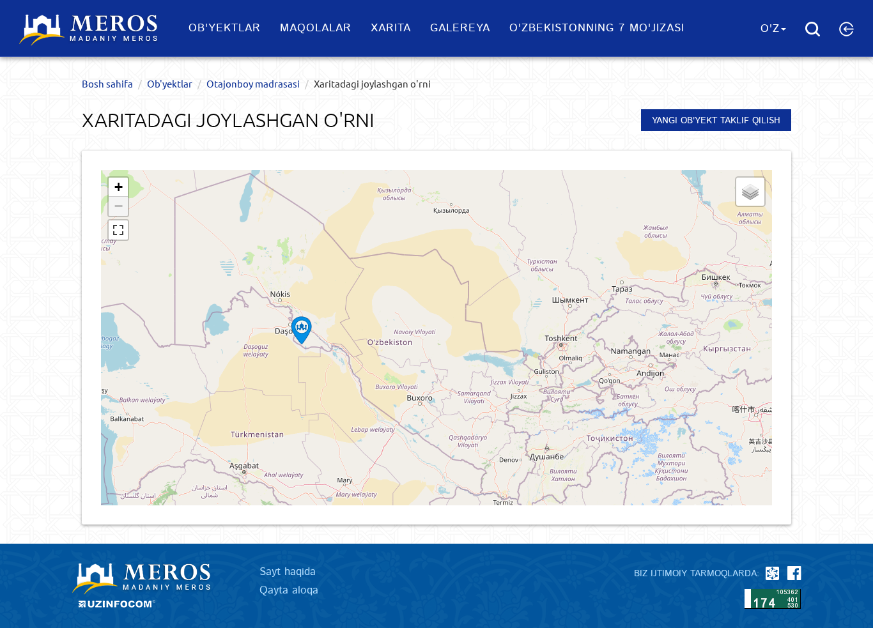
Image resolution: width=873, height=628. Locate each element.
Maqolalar (316, 28)
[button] (846, 28)
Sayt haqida (287, 571)
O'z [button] (770, 28)
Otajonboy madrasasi (253, 83)
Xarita (391, 28)
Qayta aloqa (288, 590)
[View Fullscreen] (118, 230)
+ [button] (118, 187)
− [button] (118, 206)
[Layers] (750, 192)
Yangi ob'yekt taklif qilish (716, 120)
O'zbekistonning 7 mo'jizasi (596, 28)
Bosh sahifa (107, 83)
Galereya (460, 28)
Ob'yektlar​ (225, 28)
